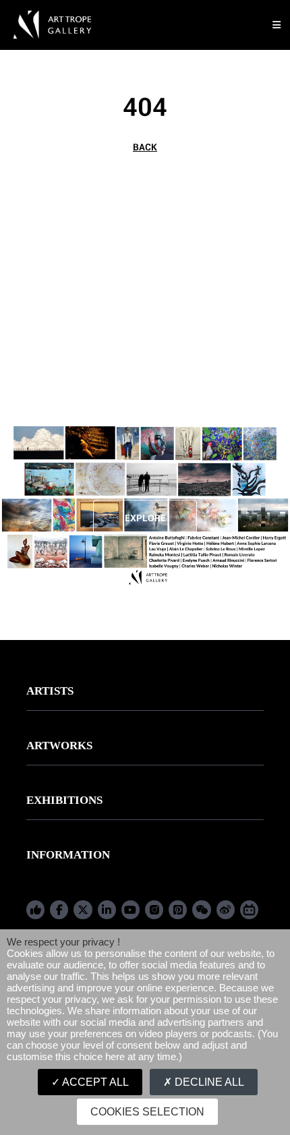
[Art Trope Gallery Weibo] (225, 909)
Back (145, 147)
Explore (145, 518)
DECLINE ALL (208, 1082)
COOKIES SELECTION (147, 1111)
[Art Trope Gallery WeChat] (201, 909)
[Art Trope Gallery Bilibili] (249, 909)
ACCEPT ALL (94, 1082)
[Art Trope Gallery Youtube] (130, 909)
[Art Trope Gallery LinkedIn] (107, 909)
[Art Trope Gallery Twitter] (83, 909)
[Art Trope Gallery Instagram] (154, 909)
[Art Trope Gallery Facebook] (35, 909)
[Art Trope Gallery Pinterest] (178, 909)
